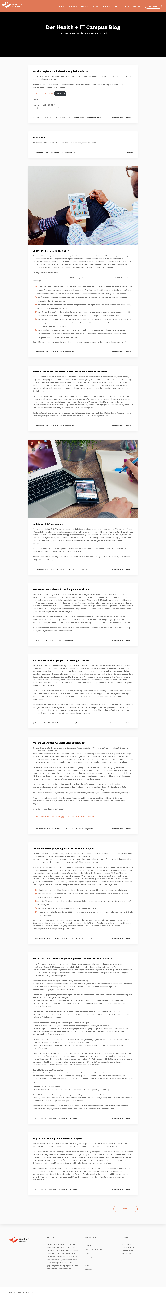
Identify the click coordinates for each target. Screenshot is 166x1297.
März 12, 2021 (52, 118)
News (116, 6)
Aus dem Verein (78, 118)
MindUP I (125, 1250)
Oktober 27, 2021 (41, 640)
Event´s (125, 6)
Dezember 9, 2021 (41, 352)
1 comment (128, 152)
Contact (137, 6)
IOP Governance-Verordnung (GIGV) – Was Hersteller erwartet (65, 816)
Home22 (61, 6)
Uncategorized (69, 152)
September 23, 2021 (42, 723)
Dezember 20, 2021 (42, 152)
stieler (64, 118)
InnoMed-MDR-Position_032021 (43, 93)
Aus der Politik (90, 118)
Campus (95, 6)
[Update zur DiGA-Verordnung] (85, 483)
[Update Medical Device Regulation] (85, 209)
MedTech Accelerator (78, 6)
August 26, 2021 (41, 1118)
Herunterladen (60, 93)
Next (124, 1209)
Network (106, 6)
